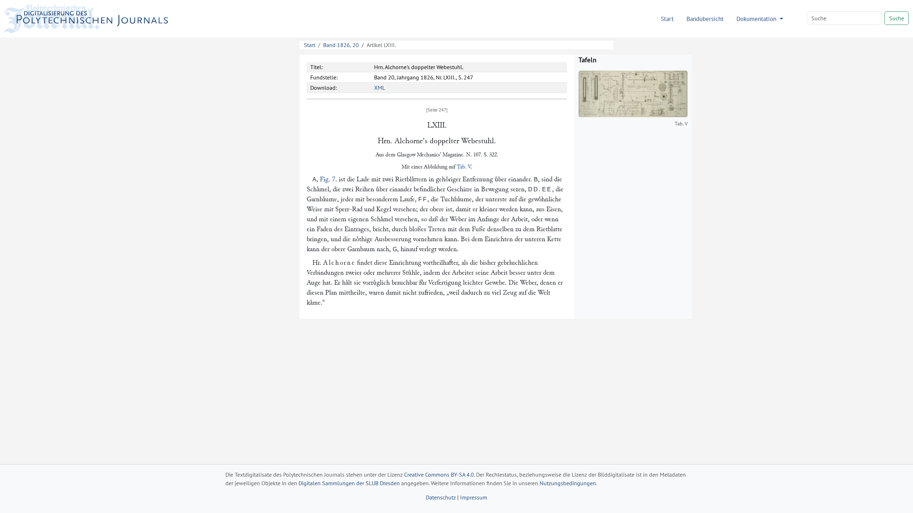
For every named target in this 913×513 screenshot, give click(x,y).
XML (379, 87)
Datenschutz (441, 497)
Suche (896, 18)
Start (667, 19)
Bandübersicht (705, 19)
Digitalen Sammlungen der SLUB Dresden (349, 483)
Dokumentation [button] (757, 19)
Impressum (473, 497)
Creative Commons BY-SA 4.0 (439, 474)
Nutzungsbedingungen (568, 483)
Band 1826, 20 (341, 44)
